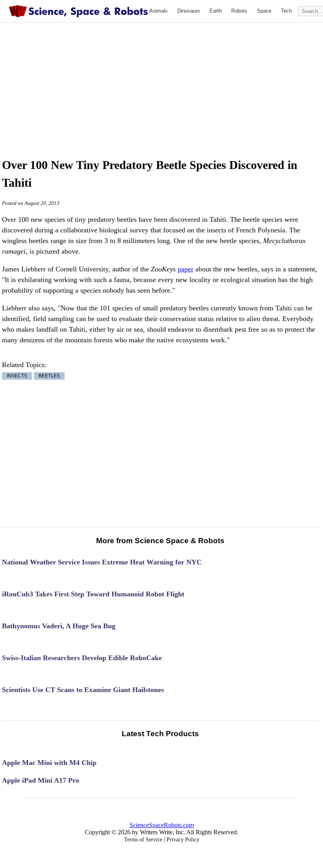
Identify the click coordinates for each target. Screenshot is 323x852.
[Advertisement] (173, 81)
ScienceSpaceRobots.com (162, 825)
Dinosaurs (188, 11)
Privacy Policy (183, 840)
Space (264, 11)
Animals (158, 11)
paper (185, 269)
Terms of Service (143, 840)
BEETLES (49, 376)
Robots (239, 11)
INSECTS (17, 376)
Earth (216, 11)
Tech (286, 11)
